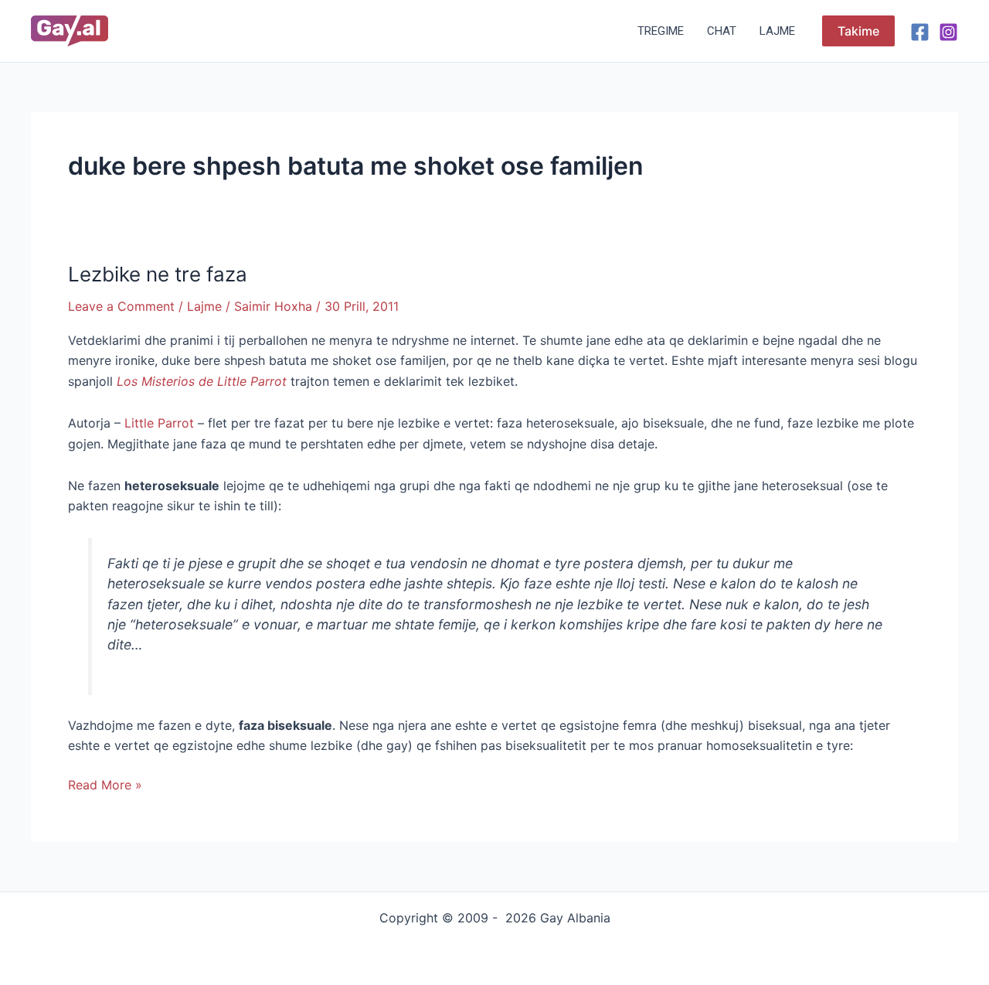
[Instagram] (948, 32)
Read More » (105, 783)
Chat (721, 31)
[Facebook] (920, 32)
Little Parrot (159, 423)
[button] (858, 30)
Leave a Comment (121, 306)
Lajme (777, 31)
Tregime (660, 31)
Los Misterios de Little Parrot (202, 381)
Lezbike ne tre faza (157, 274)
